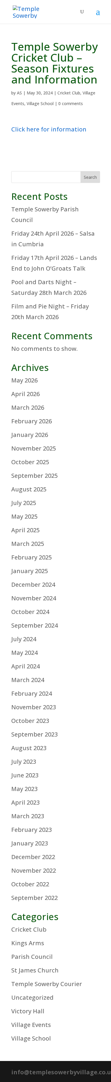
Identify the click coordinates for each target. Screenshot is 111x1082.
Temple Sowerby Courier (46, 984)
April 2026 (25, 394)
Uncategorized (32, 997)
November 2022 (33, 870)
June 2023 (24, 775)
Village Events (31, 1025)
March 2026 (27, 407)
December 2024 (33, 585)
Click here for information (48, 129)
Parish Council (32, 957)
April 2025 (25, 530)
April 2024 (25, 666)
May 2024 (24, 653)
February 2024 (31, 693)
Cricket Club (68, 93)
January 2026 (29, 435)
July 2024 (23, 639)
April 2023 (25, 802)
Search (90, 177)
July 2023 (23, 762)
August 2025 (28, 489)
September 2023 (34, 734)
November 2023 (33, 707)
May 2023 (24, 789)
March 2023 (27, 816)
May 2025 (24, 516)
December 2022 (33, 857)
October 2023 (30, 721)
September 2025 (34, 476)
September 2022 (34, 898)
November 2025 (33, 448)
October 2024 (30, 612)
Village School (40, 103)
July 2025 (23, 503)
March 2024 (27, 680)
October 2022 (30, 884)
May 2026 (24, 380)
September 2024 (34, 625)
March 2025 (27, 544)
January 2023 (29, 843)
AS (19, 93)
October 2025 (30, 462)
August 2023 (28, 748)
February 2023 (31, 830)
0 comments (70, 103)
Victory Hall (27, 1011)
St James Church (35, 970)
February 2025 (31, 557)
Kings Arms (27, 943)
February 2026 (31, 421)
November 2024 (33, 598)
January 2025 (29, 571)
